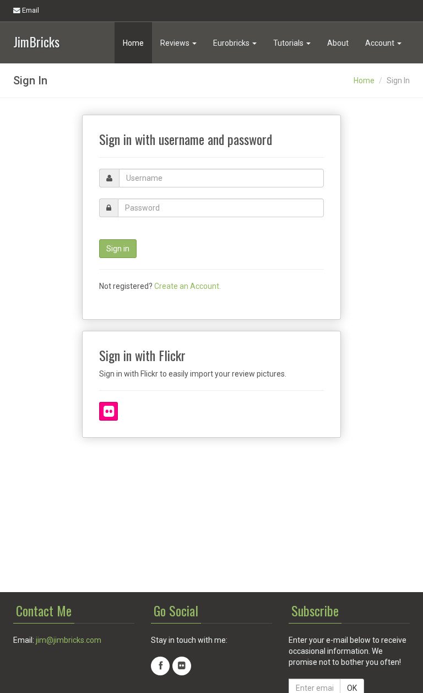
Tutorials (289, 43)
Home (133, 43)
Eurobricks (232, 43)
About (338, 43)
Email (29, 10)
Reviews (175, 43)
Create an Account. (187, 286)
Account (380, 43)
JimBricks (36, 40)
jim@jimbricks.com (68, 640)
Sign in (117, 248)
